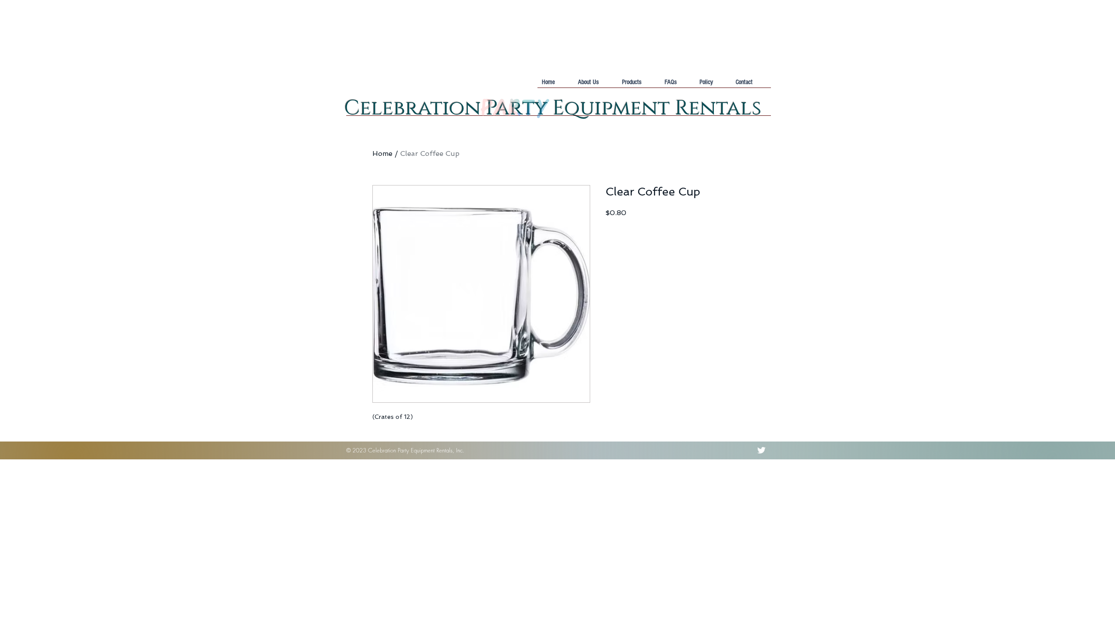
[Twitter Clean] (761, 450)
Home (382, 153)
